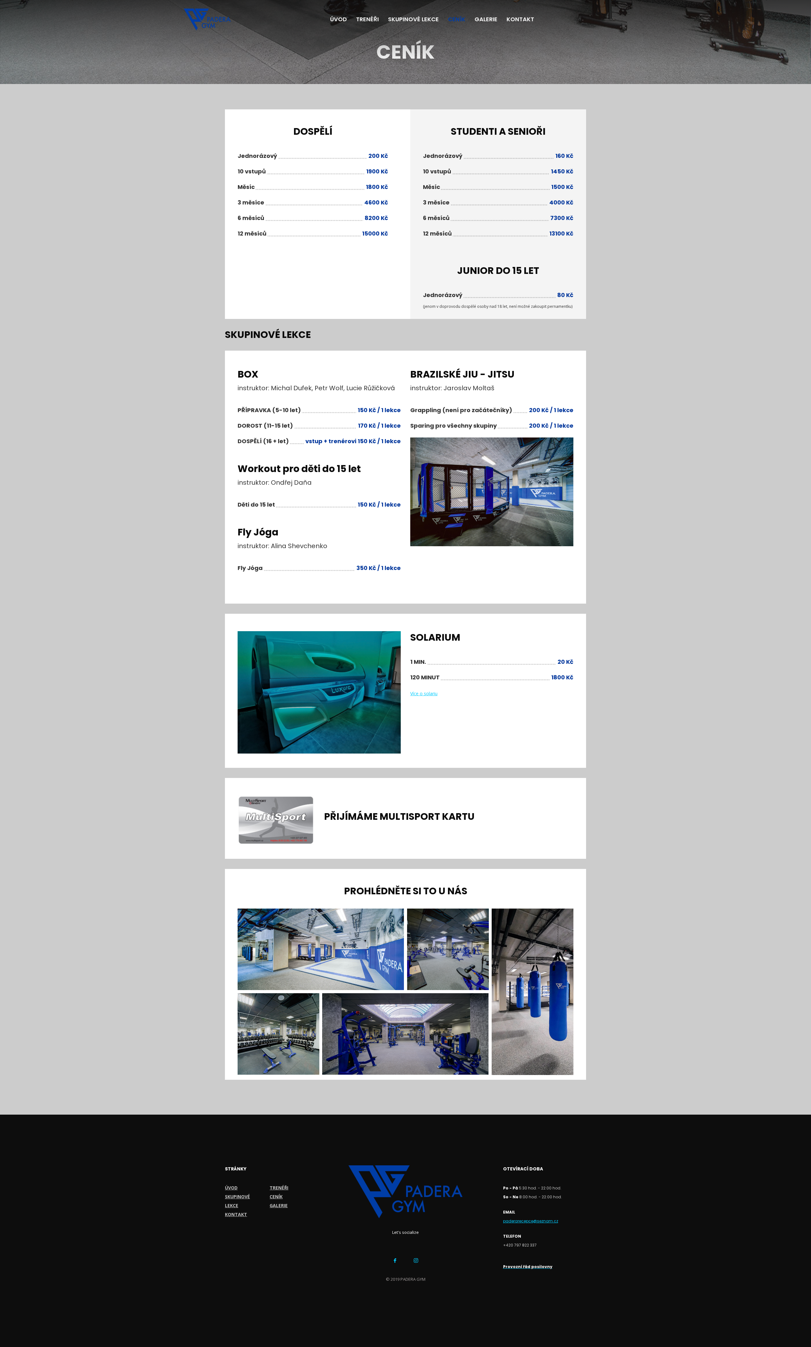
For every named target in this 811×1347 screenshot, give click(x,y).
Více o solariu (423, 693)
